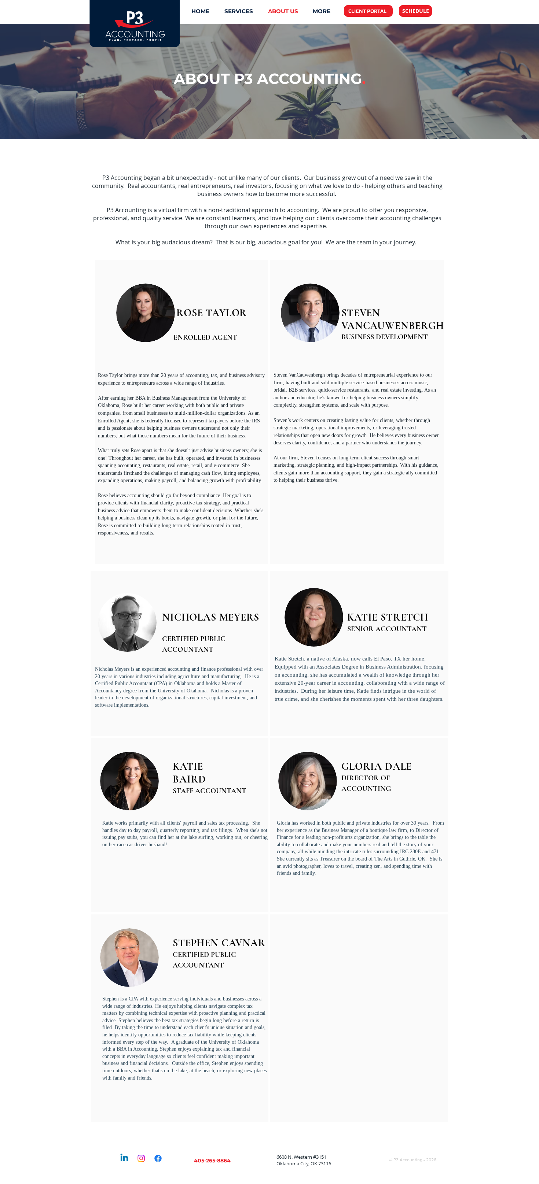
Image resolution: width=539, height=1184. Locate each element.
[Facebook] (158, 1158)
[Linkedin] (124, 1158)
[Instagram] (141, 1158)
